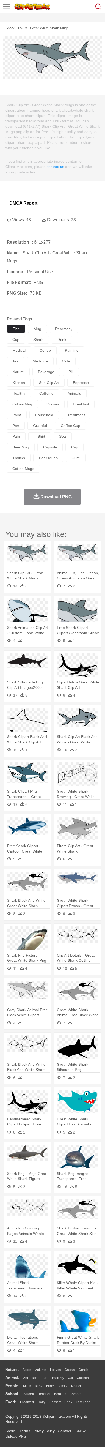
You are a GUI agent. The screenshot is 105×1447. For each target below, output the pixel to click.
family (62, 1386)
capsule (50, 447)
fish (16, 329)
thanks (18, 458)
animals (74, 393)
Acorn (27, 1370)
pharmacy (63, 329)
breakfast (81, 404)
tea (15, 361)
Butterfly (58, 1378)
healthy (18, 393)
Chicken (83, 1378)
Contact (64, 1431)
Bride (50, 1386)
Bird (45, 1378)
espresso (81, 382)
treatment (76, 415)
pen (15, 425)
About (10, 1431)
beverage (46, 372)
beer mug (20, 447)
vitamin (52, 404)
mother (76, 1386)
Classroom (73, 1394)
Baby (38, 1386)
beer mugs (48, 458)
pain (16, 436)
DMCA (80, 1431)
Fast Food (83, 1402)
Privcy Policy (44, 1431)
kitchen (18, 382)
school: (12, 1394)
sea (62, 436)
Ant (25, 1378)
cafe (66, 361)
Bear (35, 1378)
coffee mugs (23, 468)
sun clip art (49, 382)
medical (19, 350)
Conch (83, 1370)
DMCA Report (23, 203)
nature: (12, 1369)
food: (10, 1402)
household (44, 415)
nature (18, 372)
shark (38, 339)
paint (16, 415)
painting (72, 350)
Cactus (70, 1370)
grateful (40, 425)
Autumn (40, 1370)
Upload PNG (16, 1436)
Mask (27, 1386)
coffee (45, 350)
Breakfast (27, 1402)
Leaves (55, 1370)
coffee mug (22, 404)
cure (76, 458)
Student (29, 1394)
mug (37, 329)
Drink (68, 1402)
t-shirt (39, 436)
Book (58, 1394)
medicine (40, 361)
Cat (70, 1378)
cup (15, 339)
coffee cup (70, 425)
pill (70, 372)
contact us (55, 167)
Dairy (42, 1402)
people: (12, 1386)
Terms (25, 1431)
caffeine (46, 393)
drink (61, 339)
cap (74, 447)
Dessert (55, 1402)
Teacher (44, 1394)
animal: (12, 1377)
